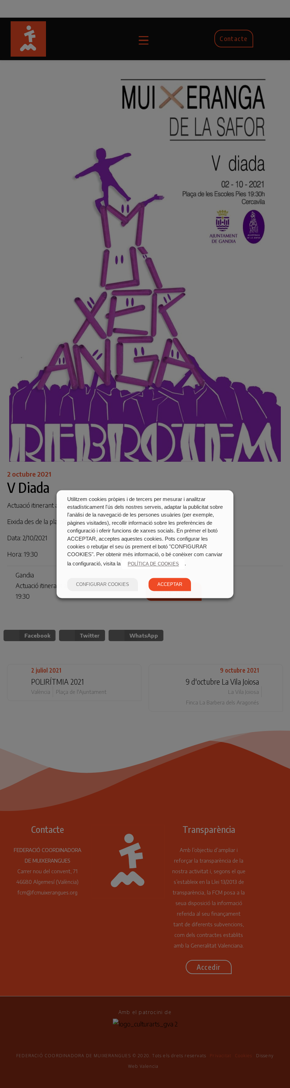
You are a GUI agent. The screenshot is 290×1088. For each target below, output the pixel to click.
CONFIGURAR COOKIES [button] (102, 584)
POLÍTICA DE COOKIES (153, 563)
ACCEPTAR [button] (169, 584)
